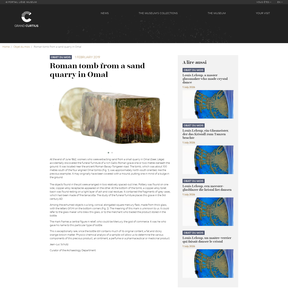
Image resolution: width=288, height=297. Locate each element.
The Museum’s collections (158, 13)
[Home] (55, 19)
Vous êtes (263, 2)
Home (6, 46)
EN (279, 2)
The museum (217, 13)
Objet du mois (22, 46)
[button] (108, 152)
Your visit (263, 13)
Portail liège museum (22, 2)
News (105, 13)
